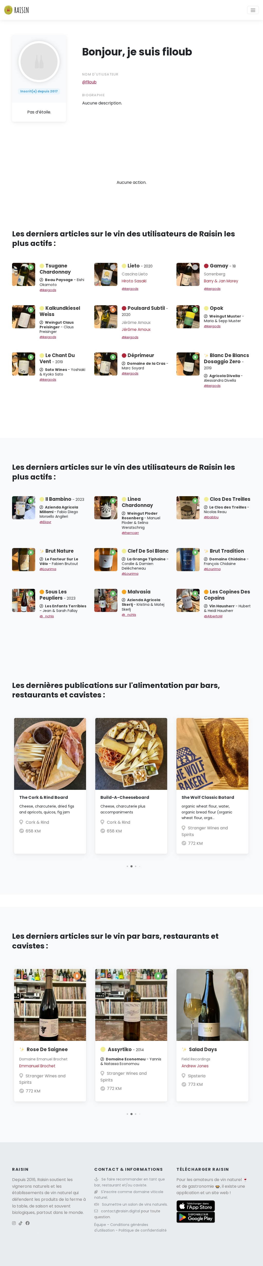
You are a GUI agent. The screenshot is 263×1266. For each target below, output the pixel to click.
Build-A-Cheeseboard (124, 797)
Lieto (140, 266)
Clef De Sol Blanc (148, 551)
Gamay (223, 266)
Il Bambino (64, 499)
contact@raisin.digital (120, 1211)
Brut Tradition (227, 551)
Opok (216, 308)
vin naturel (231, 1180)
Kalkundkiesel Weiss (60, 311)
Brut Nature (59, 551)
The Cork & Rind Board (43, 797)
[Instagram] (14, 1223)
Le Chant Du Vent (57, 358)
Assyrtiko (126, 1049)
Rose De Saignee (47, 1049)
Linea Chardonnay (137, 502)
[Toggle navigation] (253, 10)
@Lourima (48, 569)
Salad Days (203, 1049)
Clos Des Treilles (230, 499)
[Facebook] (27, 1223)
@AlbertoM (213, 616)
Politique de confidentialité (143, 1230)
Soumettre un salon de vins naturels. (135, 1204)
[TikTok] (20, 1223)
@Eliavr (45, 522)
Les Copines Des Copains (227, 595)
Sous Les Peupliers (58, 595)
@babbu (211, 517)
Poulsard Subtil (145, 311)
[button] (127, 866)
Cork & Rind (37, 822)
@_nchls (47, 616)
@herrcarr (130, 533)
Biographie (93, 95)
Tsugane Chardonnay (55, 269)
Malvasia (139, 592)
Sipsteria (196, 1076)
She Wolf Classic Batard (208, 797)
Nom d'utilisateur (100, 74)
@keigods (48, 290)
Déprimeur (141, 355)
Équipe (100, 1224)
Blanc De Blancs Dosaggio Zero (226, 361)
